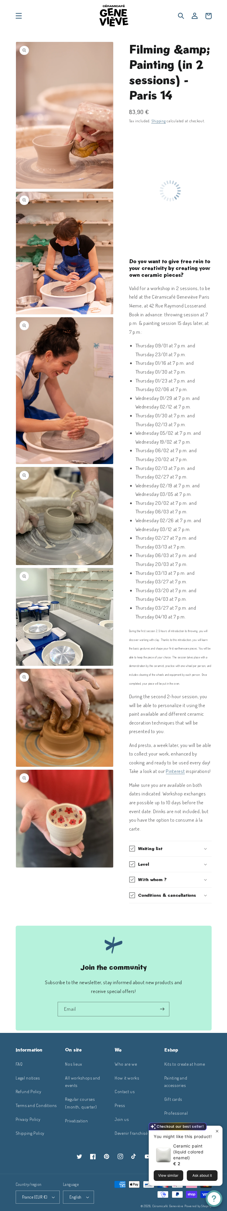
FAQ (19, 1064)
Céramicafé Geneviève (168, 1206)
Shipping (158, 120)
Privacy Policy (28, 1119)
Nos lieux (73, 1064)
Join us (122, 1119)
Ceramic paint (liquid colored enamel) (188, 1151)
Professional (176, 1113)
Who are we (126, 1064)
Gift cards (173, 1099)
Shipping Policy (30, 1133)
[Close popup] (217, 1131)
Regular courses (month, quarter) (81, 1102)
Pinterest (175, 771)
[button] (18, 16)
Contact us (124, 1091)
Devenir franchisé (131, 1133)
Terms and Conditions (36, 1105)
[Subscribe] (162, 1009)
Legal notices (28, 1077)
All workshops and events (82, 1081)
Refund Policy (28, 1091)
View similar (168, 1175)
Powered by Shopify (197, 1206)
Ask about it (202, 1175)
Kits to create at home (184, 1064)
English (75, 1196)
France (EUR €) (35, 1196)
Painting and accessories (175, 1081)
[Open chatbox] (214, 1198)
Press (120, 1105)
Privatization (76, 1120)
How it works (127, 1077)
